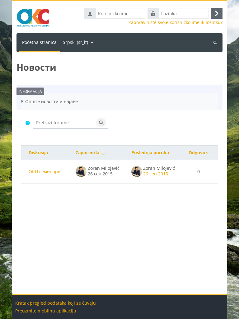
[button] (28, 122)
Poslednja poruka (150, 152)
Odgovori (199, 152)
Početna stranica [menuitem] (39, 42)
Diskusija (38, 152)
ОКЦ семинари (45, 171)
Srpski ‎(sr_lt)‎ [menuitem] (75, 42)
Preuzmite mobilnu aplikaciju (45, 311)
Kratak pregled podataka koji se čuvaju (55, 303)
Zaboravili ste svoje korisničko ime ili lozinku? (176, 22)
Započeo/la (87, 152)
